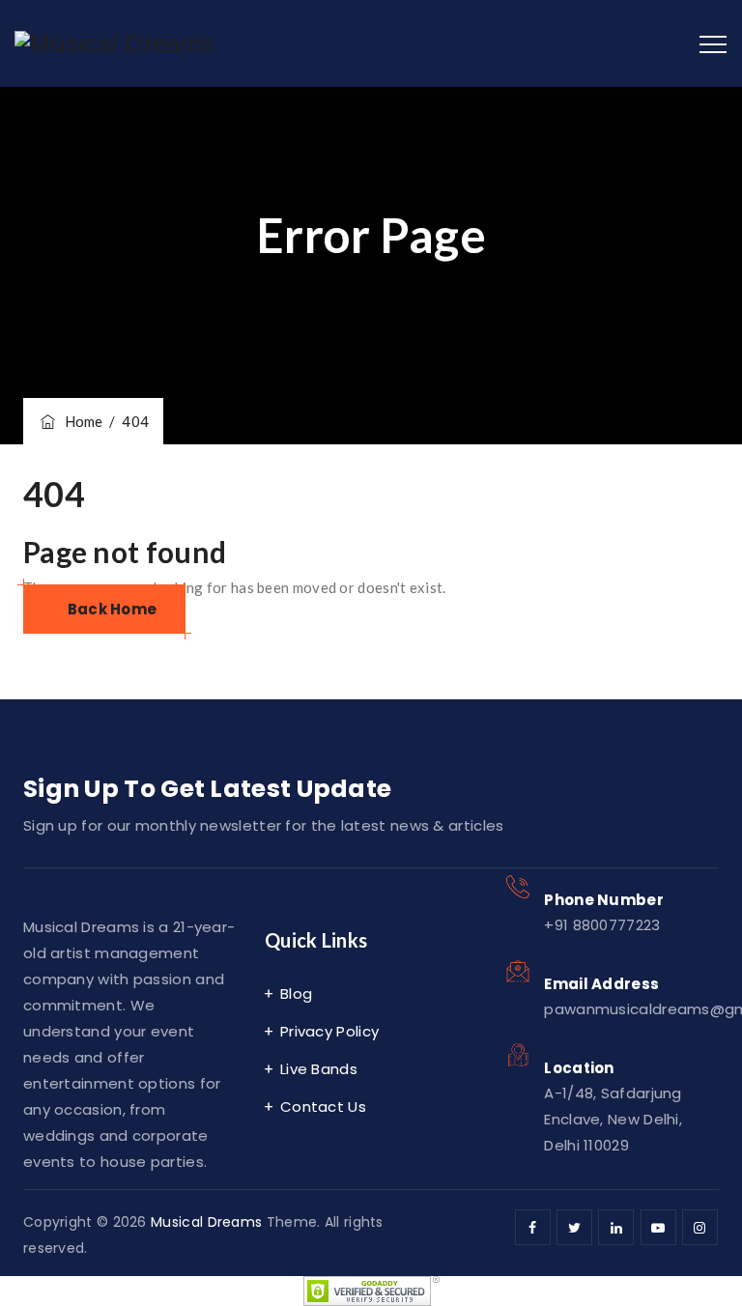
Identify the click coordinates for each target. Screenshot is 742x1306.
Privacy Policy (329, 1031)
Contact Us (323, 1106)
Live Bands (318, 1069)
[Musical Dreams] (114, 43)
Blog (296, 993)
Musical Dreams (206, 1222)
